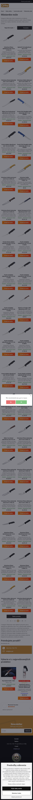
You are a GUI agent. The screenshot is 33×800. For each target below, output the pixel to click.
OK (21, 402)
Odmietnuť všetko (16, 793)
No (11, 402)
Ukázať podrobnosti (16, 797)
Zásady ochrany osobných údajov (16, 784)
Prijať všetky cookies (16, 788)
